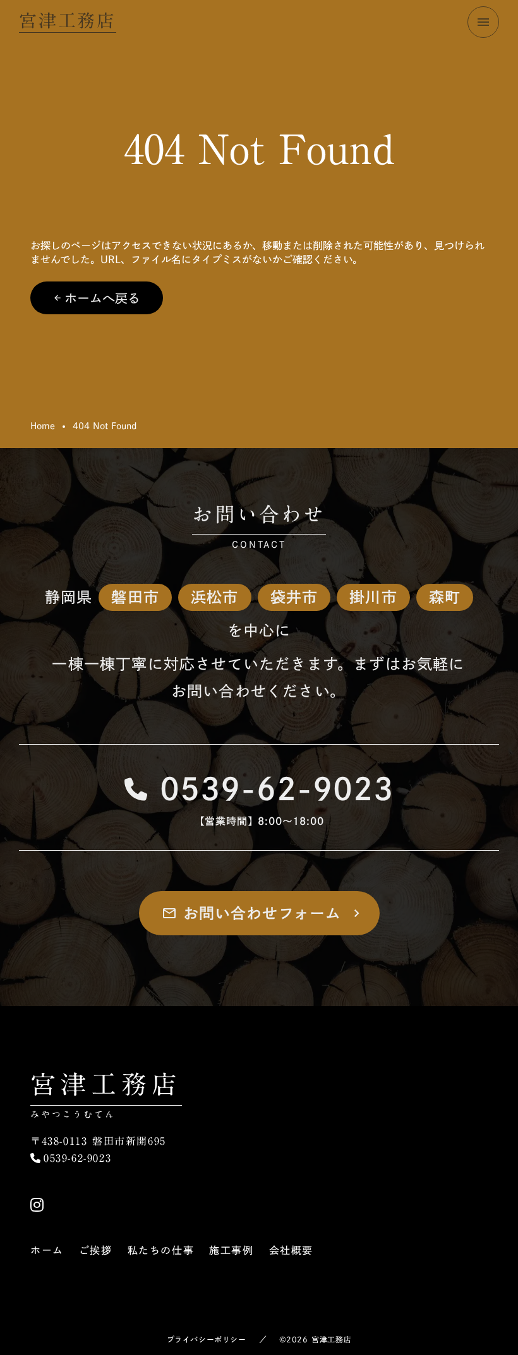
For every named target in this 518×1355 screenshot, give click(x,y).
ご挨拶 (95, 1250)
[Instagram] (37, 1204)
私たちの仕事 (161, 1250)
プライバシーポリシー (206, 1339)
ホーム (47, 1250)
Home (42, 426)
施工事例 (231, 1250)
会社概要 (291, 1250)
